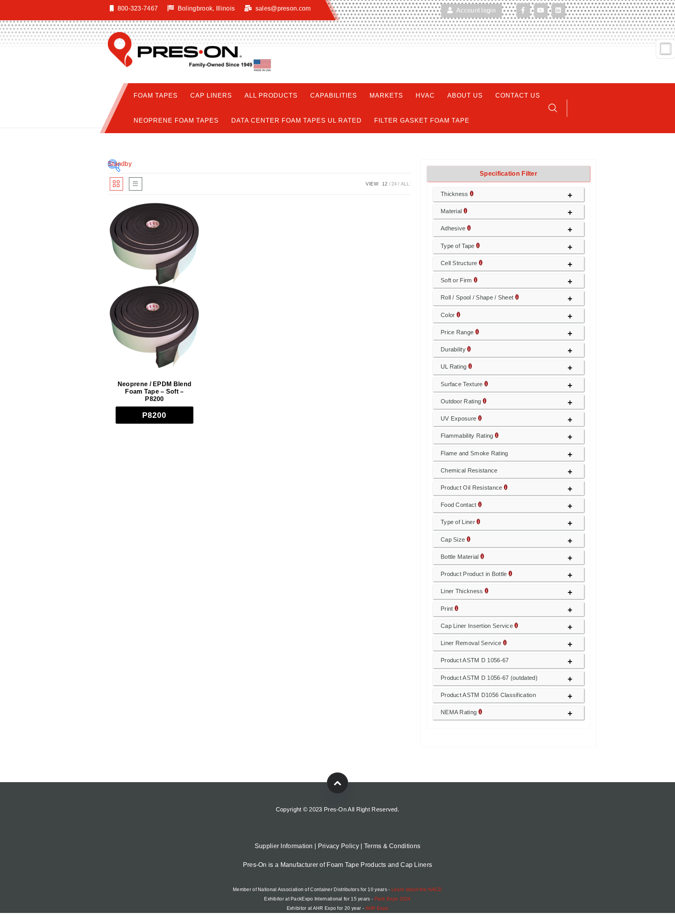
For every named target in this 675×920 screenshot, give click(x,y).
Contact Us (517, 95)
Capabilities (333, 95)
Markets (386, 95)
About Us (465, 95)
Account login (475, 10)
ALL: (406, 184)
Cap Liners (211, 95)
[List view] (135, 184)
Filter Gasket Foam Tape (422, 120)
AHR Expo (376, 908)
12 (385, 184)
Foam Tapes (156, 95)
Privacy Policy (338, 846)
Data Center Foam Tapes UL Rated (296, 120)
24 (394, 184)
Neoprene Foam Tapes (176, 120)
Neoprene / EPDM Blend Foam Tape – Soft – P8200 (154, 391)
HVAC (425, 95)
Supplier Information (284, 846)
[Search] (552, 108)
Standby (114, 163)
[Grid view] (116, 184)
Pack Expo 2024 (393, 899)
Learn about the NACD (416, 889)
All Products (271, 95)
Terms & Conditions (392, 846)
